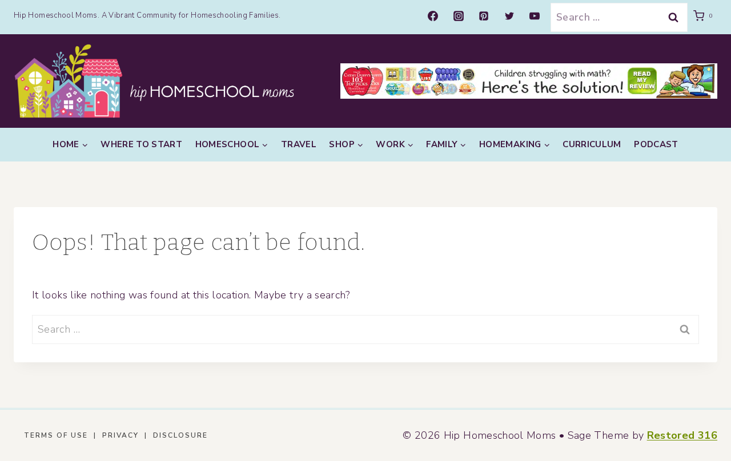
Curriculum (592, 144)
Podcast (656, 144)
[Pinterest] (483, 16)
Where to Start (141, 144)
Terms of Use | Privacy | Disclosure (116, 435)
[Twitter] (509, 16)
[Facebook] (433, 16)
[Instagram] (458, 16)
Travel (298, 144)
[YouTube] (534, 16)
